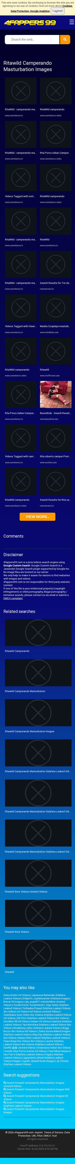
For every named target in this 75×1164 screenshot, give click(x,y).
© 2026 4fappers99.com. (20, 1132)
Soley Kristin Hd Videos (16, 995)
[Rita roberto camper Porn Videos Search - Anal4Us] (56, 450)
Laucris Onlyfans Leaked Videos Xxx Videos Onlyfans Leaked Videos (33, 1042)
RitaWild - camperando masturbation (26, 109)
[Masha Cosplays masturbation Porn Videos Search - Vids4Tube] (56, 320)
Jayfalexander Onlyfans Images (51, 998)
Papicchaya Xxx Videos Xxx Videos (23, 1041)
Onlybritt (27, 998)
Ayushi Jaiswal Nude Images (38, 1061)
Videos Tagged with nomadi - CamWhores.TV (31, 196)
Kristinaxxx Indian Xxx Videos (54, 1047)
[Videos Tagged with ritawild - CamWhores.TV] (21, 320)
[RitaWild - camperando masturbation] (21, 103)
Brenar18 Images (13, 1001)
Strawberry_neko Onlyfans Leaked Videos (37, 1028)
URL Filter (37, 1135)
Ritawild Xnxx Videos (17, 931)
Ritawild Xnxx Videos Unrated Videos (26, 891)
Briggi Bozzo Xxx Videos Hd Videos (36, 1029)
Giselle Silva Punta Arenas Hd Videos (26, 1051)
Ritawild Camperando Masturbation (25, 691)
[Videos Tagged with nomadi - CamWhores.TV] (21, 190)
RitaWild (44, 239)
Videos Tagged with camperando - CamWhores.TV (34, 456)
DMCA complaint (13, 598)
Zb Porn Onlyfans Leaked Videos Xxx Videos (42, 1018)
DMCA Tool (50, 1135)
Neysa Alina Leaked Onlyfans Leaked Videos (43, 1037)
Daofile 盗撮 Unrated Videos (19, 1047)
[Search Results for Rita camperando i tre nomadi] (56, 494)
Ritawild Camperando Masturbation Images (29, 731)
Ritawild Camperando (17, 651)
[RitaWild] (56, 233)
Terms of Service (53, 1132)
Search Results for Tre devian (57, 283)
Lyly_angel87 (32, 1001)
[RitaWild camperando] (21, 364)
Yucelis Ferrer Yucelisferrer (28, 1005)
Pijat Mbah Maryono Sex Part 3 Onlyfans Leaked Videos (37, 1052)
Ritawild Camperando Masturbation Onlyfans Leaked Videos (39, 771)
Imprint (39, 1132)
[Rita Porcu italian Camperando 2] (56, 147)
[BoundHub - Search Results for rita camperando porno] (56, 407)
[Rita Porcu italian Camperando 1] (21, 407)
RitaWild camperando (17, 369)
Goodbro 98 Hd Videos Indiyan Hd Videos (27, 1021)
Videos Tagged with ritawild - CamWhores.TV (31, 326)
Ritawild (44, 369)
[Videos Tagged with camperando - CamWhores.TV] (21, 450)
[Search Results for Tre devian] (56, 277)
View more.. (37, 517)
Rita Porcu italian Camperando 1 (23, 413)
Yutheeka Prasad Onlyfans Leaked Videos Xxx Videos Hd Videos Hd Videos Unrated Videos (36, 1010)
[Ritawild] (56, 364)
